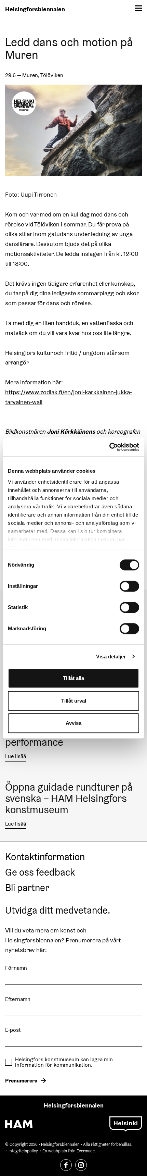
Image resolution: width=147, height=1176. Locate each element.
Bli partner (27, 888)
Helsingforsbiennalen (35, 9)
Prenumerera (21, 1080)
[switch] (129, 586)
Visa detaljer (111, 656)
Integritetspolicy (23, 1150)
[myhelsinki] (125, 1123)
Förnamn (16, 967)
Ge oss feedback (40, 872)
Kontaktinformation (45, 857)
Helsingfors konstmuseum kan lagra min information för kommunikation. (64, 1062)
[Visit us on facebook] (66, 1165)
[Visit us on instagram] (81, 1165)
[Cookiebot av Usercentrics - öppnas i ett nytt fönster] (109, 447)
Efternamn (17, 999)
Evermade (86, 1150)
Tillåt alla (73, 678)
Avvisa (73, 723)
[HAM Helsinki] (18, 1123)
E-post (13, 1029)
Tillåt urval (73, 701)
